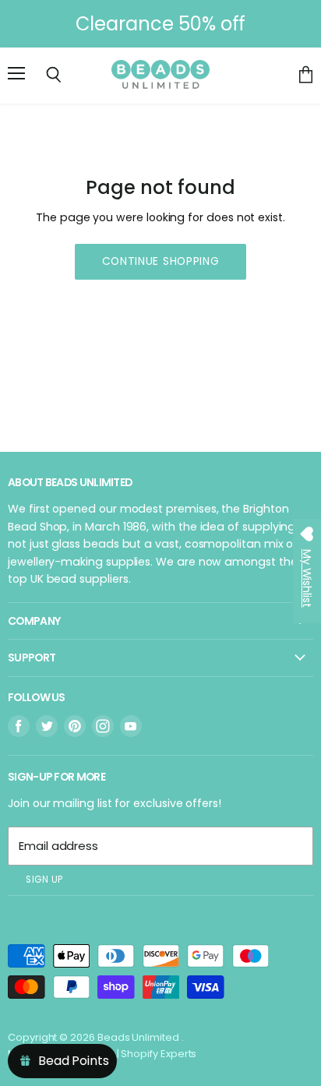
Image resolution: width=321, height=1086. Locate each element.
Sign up (44, 879)
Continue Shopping (161, 261)
